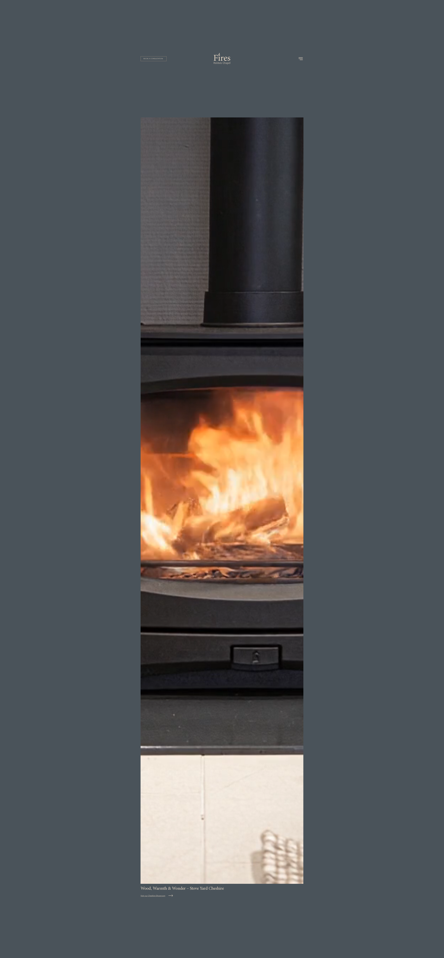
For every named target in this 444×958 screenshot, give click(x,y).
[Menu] (300, 58)
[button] (153, 58)
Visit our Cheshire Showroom (153, 896)
